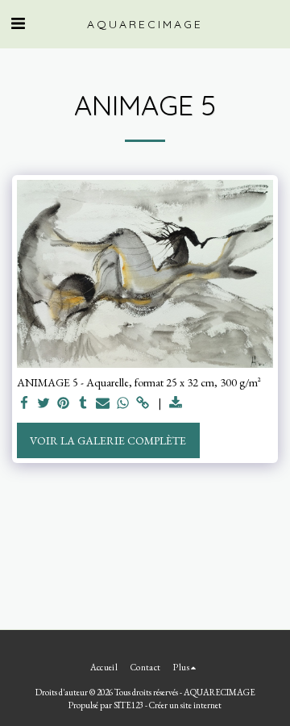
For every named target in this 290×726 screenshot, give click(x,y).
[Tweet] (44, 403)
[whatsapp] (123, 403)
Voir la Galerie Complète (108, 440)
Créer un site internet (185, 705)
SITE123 (128, 705)
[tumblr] (84, 403)
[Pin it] (63, 403)
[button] (17, 23)
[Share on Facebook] (24, 403)
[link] (142, 403)
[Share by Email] (103, 403)
